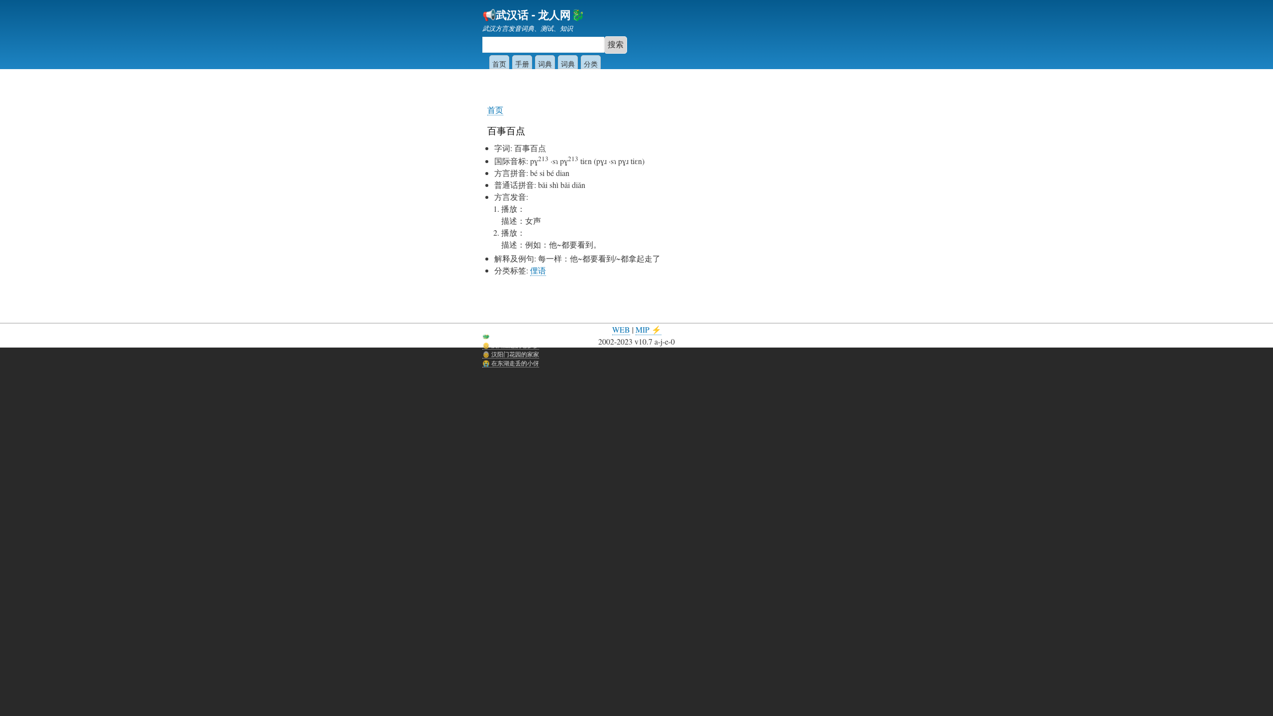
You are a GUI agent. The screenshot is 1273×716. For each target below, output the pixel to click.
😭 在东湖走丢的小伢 (510, 362)
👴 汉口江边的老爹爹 (510, 345)
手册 (522, 63)
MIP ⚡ (648, 329)
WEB (621, 329)
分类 (591, 63)
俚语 (538, 270)
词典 (545, 63)
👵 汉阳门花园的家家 (510, 354)
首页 (499, 63)
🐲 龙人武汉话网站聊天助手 (519, 336)
